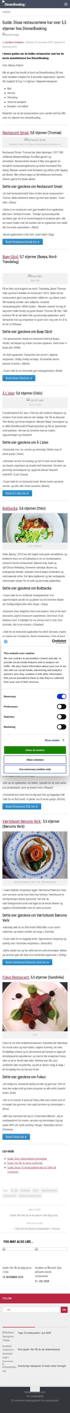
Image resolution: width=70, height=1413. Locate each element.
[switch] (61, 706)
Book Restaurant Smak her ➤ (23, 241)
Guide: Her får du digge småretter (25, 1163)
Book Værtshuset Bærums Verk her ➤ (27, 962)
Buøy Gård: (10, 256)
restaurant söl (10, 1195)
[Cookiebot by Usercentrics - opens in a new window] (52, 642)
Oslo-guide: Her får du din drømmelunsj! (39, 1349)
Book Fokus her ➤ (16, 1136)
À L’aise (8, 393)
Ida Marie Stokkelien (14, 42)
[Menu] (66, 4)
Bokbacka (9, 508)
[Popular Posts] (18, 1325)
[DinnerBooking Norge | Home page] (18, 4)
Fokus (35, 1190)
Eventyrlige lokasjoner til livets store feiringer (42, 1366)
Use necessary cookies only (35, 769)
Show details (52, 740)
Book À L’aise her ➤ (17, 493)
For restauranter (35, 1396)
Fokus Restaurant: (16, 977)
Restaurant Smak (49, 1190)
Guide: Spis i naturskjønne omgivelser (27, 1158)
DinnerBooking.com (35, 1392)
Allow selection (35, 759)
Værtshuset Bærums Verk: (21, 821)
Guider (6, 12)
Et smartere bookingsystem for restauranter (35, 1400)
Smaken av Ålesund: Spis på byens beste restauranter (48, 1272)
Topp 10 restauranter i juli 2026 (34, 1332)
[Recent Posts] (51, 1325)
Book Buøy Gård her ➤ (19, 378)
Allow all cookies (35, 750)
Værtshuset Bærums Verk (30, 1195)
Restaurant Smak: (15, 132)
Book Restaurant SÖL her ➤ (22, 806)
